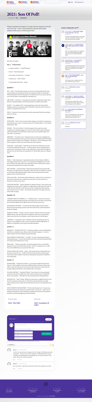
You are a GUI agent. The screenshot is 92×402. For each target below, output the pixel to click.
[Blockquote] (28, 329)
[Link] (30, 329)
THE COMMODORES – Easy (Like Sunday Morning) (74, 75)
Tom (17, 18)
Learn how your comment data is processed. (30, 341)
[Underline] (20, 329)
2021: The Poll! (14, 303)
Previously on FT (32, 390)
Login (48, 319)
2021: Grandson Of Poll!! (41, 304)
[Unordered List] (26, 329)
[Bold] (16, 329)
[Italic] (18, 329)
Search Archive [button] (80, 2)
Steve (10, 391)
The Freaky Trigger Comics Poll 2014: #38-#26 (74, 32)
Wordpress (83, 390)
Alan (83, 391)
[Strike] (22, 329)
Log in (71, 2)
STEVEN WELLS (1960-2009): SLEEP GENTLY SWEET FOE (74, 46)
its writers (52, 396)
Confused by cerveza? (74, 87)
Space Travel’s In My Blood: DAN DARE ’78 (74, 110)
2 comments (23, 18)
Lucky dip (32, 391)
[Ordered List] (24, 329)
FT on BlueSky (57, 390)
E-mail (57, 391)
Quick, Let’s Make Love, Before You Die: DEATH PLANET (75, 96)
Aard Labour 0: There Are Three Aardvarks (73, 61)
